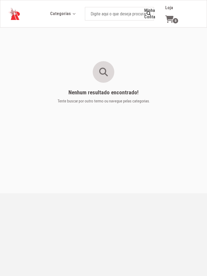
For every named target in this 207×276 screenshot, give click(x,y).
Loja (169, 7)
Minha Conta (149, 13)
